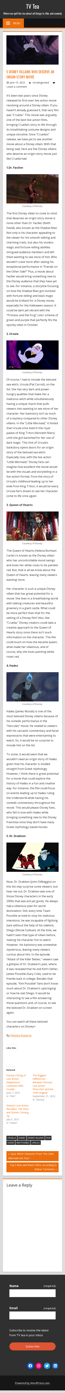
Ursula (36, 1142)
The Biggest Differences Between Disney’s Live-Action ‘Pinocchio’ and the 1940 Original (43, 1084)
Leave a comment (16, 86)
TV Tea (32, 6)
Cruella (11, 1137)
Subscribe (32, 1346)
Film (48, 1137)
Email (32, 1308)
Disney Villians (36, 1137)
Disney (22, 1137)
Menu (16, 23)
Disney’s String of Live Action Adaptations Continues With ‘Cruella (16, 1082)
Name (32, 1286)
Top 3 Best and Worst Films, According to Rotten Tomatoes (33, 1167)
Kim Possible (22, 1142)
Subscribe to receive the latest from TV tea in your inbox (29, 1332)
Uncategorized (41, 82)
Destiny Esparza (20, 1035)
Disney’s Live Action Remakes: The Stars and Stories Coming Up (17, 1111)
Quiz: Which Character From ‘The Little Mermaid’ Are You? (31, 1156)
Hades (10, 1142)
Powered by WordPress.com (32, 1383)
